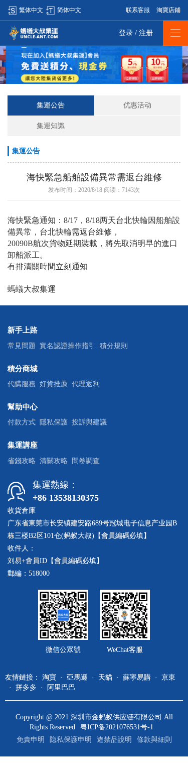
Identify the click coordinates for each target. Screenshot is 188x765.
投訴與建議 (89, 422)
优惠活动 (137, 105)
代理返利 (86, 384)
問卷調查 (86, 461)
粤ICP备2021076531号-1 (116, 727)
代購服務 (22, 384)
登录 (126, 33)
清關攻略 (54, 461)
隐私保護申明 (71, 739)
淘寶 (49, 677)
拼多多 (26, 687)
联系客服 (138, 10)
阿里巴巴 (61, 687)
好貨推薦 (54, 384)
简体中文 (69, 10)
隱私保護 (54, 422)
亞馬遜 (77, 677)
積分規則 (114, 346)
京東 (168, 677)
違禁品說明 (114, 739)
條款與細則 (154, 739)
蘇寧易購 (137, 677)
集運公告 (51, 105)
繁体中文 (31, 10)
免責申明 (31, 739)
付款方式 (22, 422)
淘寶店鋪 (168, 10)
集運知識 (51, 126)
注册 (146, 33)
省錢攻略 (22, 461)
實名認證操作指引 (68, 346)
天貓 (105, 677)
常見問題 (22, 346)
